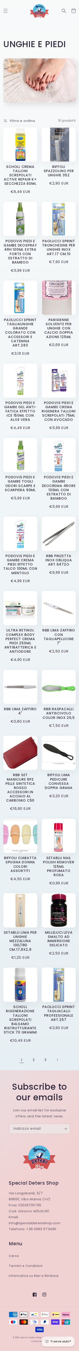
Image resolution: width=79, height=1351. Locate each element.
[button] (5, 11)
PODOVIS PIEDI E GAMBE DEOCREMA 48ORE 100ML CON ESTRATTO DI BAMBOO (59, 487)
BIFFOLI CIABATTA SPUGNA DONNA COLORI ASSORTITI (20, 864)
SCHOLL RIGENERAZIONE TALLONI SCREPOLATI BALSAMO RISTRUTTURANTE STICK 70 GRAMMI (20, 1019)
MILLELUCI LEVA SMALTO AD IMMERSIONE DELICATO (59, 938)
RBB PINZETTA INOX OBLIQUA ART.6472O (58, 560)
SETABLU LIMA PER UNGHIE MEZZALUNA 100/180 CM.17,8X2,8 (20, 941)
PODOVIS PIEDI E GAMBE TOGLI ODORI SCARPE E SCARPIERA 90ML (20, 483)
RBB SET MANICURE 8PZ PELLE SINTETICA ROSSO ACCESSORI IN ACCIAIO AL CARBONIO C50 (20, 788)
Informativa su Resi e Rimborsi (34, 1276)
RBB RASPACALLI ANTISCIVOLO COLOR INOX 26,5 (59, 713)
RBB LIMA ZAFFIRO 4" (20, 711)
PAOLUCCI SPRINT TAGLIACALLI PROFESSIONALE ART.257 (58, 1013)
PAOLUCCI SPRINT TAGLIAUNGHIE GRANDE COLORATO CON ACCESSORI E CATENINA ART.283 (20, 332)
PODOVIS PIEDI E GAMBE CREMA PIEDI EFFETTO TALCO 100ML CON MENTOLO (20, 564)
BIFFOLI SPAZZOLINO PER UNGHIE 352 (59, 171)
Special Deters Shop (30, 1337)
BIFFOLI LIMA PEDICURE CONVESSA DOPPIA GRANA (58, 781)
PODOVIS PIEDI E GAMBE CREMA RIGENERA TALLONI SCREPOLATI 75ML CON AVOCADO (58, 411)
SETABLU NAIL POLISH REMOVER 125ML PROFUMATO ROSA (58, 866)
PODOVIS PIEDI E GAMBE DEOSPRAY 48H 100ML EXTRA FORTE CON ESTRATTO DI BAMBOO (20, 251)
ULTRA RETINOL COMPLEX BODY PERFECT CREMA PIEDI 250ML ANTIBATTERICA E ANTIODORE (20, 641)
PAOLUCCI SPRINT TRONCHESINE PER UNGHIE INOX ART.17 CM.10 (58, 247)
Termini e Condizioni (26, 1266)
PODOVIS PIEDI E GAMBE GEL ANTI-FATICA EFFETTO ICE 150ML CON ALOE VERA (20, 411)
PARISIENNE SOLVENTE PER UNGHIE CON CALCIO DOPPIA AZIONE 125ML (58, 328)
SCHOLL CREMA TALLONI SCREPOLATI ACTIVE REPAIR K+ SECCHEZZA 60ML (20, 175)
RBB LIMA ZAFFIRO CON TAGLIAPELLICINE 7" (58, 636)
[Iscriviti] (65, 1129)
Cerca (14, 1256)
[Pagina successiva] (57, 1060)
